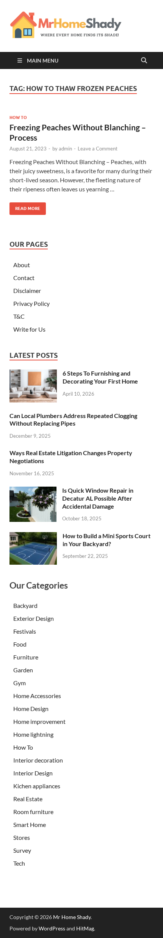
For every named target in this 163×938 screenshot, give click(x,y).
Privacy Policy (31, 303)
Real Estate (27, 798)
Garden (23, 669)
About (21, 264)
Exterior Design (33, 618)
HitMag (85, 928)
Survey (22, 850)
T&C (19, 316)
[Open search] (144, 60)
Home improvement (39, 721)
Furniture (25, 657)
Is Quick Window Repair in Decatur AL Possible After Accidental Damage (97, 498)
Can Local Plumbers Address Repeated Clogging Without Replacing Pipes (73, 419)
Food (20, 644)
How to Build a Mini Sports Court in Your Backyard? (106, 539)
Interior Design (33, 773)
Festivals (24, 631)
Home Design (31, 708)
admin (65, 149)
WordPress (52, 928)
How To (18, 117)
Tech (19, 863)
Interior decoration (38, 760)
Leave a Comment (98, 149)
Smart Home (29, 824)
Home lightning (33, 734)
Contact (23, 277)
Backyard (25, 605)
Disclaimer (27, 290)
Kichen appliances (36, 785)
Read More (24, 206)
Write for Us (29, 329)
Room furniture (33, 811)
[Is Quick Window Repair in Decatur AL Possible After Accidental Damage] (32, 491)
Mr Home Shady (72, 917)
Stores (21, 837)
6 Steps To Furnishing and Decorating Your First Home (100, 377)
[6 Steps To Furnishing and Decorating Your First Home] (33, 373)
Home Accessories (37, 695)
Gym (19, 682)
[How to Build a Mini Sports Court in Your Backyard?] (33, 536)
